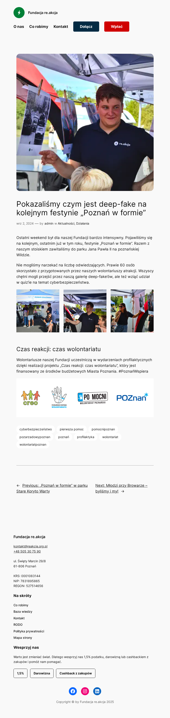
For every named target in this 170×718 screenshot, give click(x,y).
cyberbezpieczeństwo (35, 429)
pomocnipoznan (103, 429)
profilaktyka (85, 437)
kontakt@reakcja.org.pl (30, 546)
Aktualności (66, 223)
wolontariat (110, 437)
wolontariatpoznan (32, 444)
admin (48, 223)
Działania (82, 223)
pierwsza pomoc (72, 429)
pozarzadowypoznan (34, 437)
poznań (63, 437)
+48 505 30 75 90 (27, 551)
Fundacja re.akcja (43, 12)
